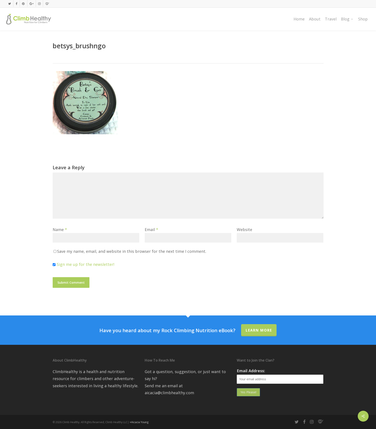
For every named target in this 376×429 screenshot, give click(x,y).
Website (244, 229)
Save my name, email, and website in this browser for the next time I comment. (131, 251)
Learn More (259, 330)
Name (60, 229)
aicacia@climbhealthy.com (169, 392)
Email (151, 229)
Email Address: (251, 370)
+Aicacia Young (139, 422)
